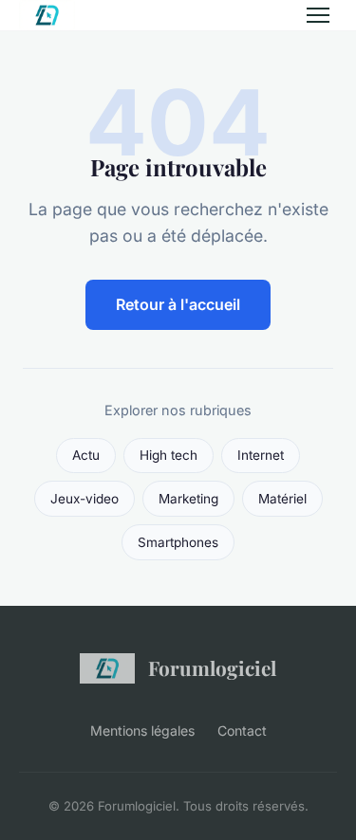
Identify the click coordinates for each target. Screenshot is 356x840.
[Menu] (318, 15)
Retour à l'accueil (178, 304)
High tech (168, 455)
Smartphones (178, 542)
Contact (242, 730)
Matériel (282, 498)
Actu (86, 455)
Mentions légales (142, 730)
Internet (260, 455)
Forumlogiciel (212, 667)
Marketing (188, 498)
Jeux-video (84, 498)
